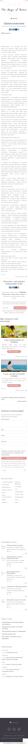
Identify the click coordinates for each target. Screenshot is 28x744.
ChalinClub (24, 738)
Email (2, 435)
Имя (2, 429)
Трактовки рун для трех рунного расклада (14, 557)
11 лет (11, 26)
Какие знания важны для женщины (14, 341)
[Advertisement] (14, 521)
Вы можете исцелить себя (9, 634)
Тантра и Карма (21, 401)
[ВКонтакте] (10, 29)
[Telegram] (18, 29)
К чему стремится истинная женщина (14, 375)
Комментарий (5, 419)
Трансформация (19, 497)
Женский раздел (21, 26)
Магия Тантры (20, 735)
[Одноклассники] (12, 29)
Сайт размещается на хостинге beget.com (14, 743)
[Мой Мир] (14, 29)
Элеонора (4, 667)
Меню (14, 19)
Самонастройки (19, 491)
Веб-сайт (3, 441)
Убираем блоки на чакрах (15, 545)
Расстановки (18, 486)
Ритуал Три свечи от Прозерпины (13, 572)
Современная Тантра (12, 652)
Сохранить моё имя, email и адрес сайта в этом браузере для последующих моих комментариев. (13, 452)
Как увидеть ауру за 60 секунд (16, 600)
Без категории (5, 484)
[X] (16, 29)
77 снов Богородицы (7, 482)
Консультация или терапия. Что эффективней (14, 631)
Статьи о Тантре (19, 494)
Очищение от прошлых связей (17, 586)
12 (24, 583)
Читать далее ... (14, 351)
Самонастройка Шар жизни (13, 664)
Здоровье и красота (7, 489)
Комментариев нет (20, 276)
